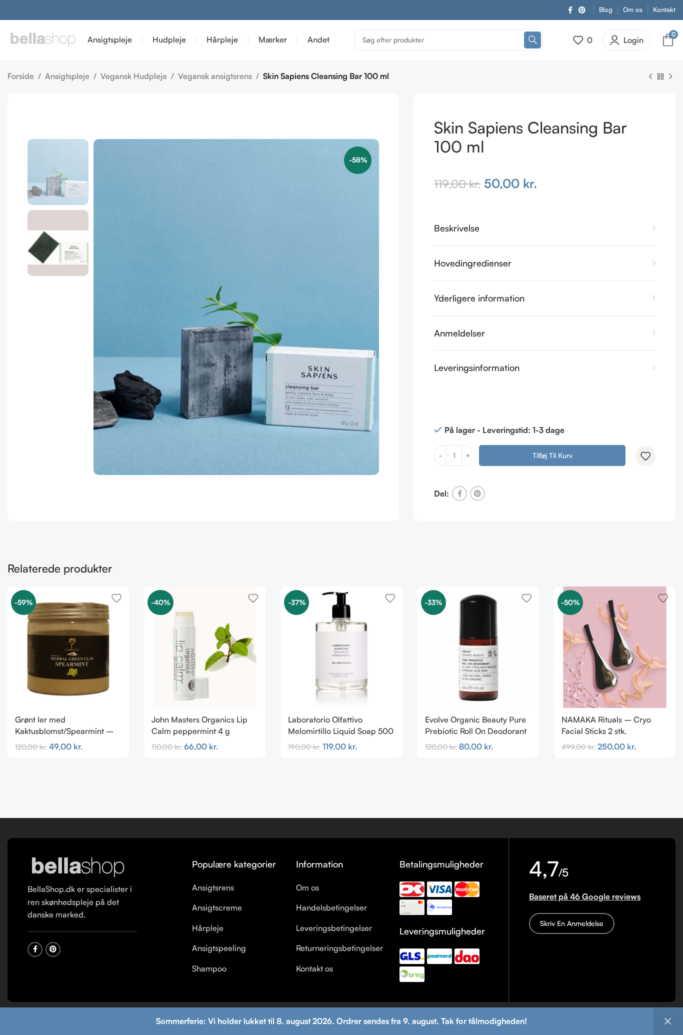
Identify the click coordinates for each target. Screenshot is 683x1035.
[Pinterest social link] (582, 10)
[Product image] (478, 647)
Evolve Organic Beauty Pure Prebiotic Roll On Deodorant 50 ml (475, 730)
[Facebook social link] (570, 10)
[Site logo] (43, 39)
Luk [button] (668, 1021)
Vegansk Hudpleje (133, 76)
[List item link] (236, 888)
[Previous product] (651, 77)
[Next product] (671, 77)
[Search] (532, 40)
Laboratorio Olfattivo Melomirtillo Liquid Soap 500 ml (341, 730)
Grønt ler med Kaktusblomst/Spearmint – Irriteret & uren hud (64, 730)
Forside (21, 76)
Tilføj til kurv (552, 455)
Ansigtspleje (67, 76)
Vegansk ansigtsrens (215, 76)
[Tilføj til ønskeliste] (645, 456)
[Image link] (78, 867)
